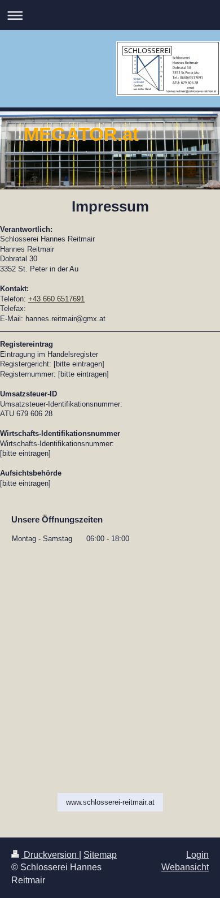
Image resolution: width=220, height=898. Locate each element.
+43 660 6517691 (56, 299)
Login (197, 855)
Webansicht (185, 867)
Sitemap (100, 855)
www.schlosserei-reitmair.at (110, 802)
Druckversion (50, 855)
